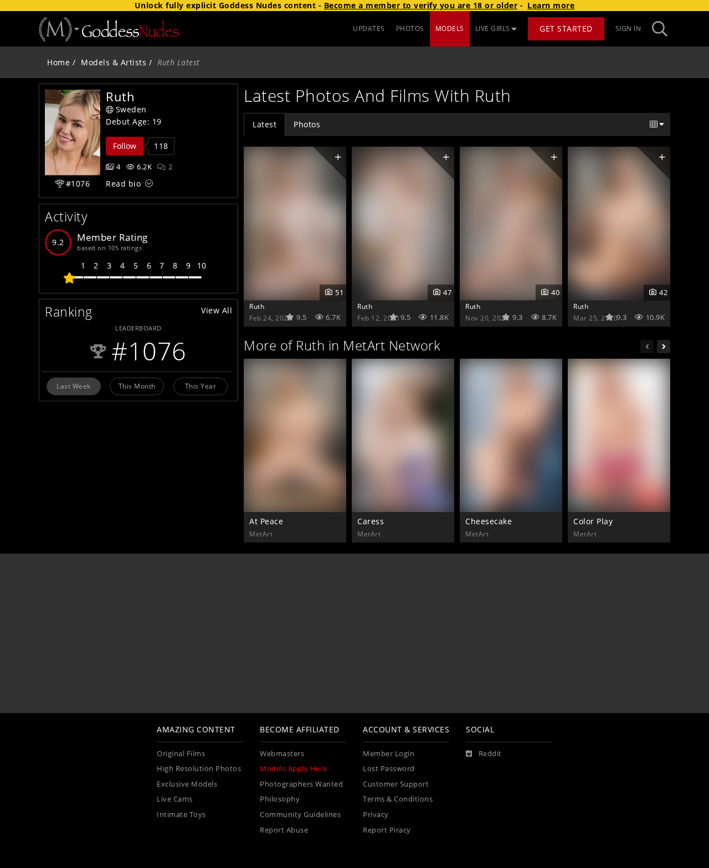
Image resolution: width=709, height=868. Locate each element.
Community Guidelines (300, 814)
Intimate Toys (181, 814)
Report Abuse (284, 830)
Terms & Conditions (398, 799)
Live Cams (175, 799)
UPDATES (369, 28)
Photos (307, 124)
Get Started (566, 28)
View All (216, 310)
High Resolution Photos (199, 768)
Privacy (376, 814)
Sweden (131, 109)
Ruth (256, 306)
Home (58, 62)
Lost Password (389, 768)
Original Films (181, 753)
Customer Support (396, 784)
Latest (264, 124)
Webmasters (282, 753)
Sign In (628, 28)
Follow (124, 146)
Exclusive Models (187, 784)
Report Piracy (387, 830)
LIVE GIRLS (492, 28)
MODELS (449, 28)
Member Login (388, 753)
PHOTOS (410, 28)
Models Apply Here (293, 768)
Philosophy (280, 799)
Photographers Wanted (301, 784)
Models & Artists (113, 62)
